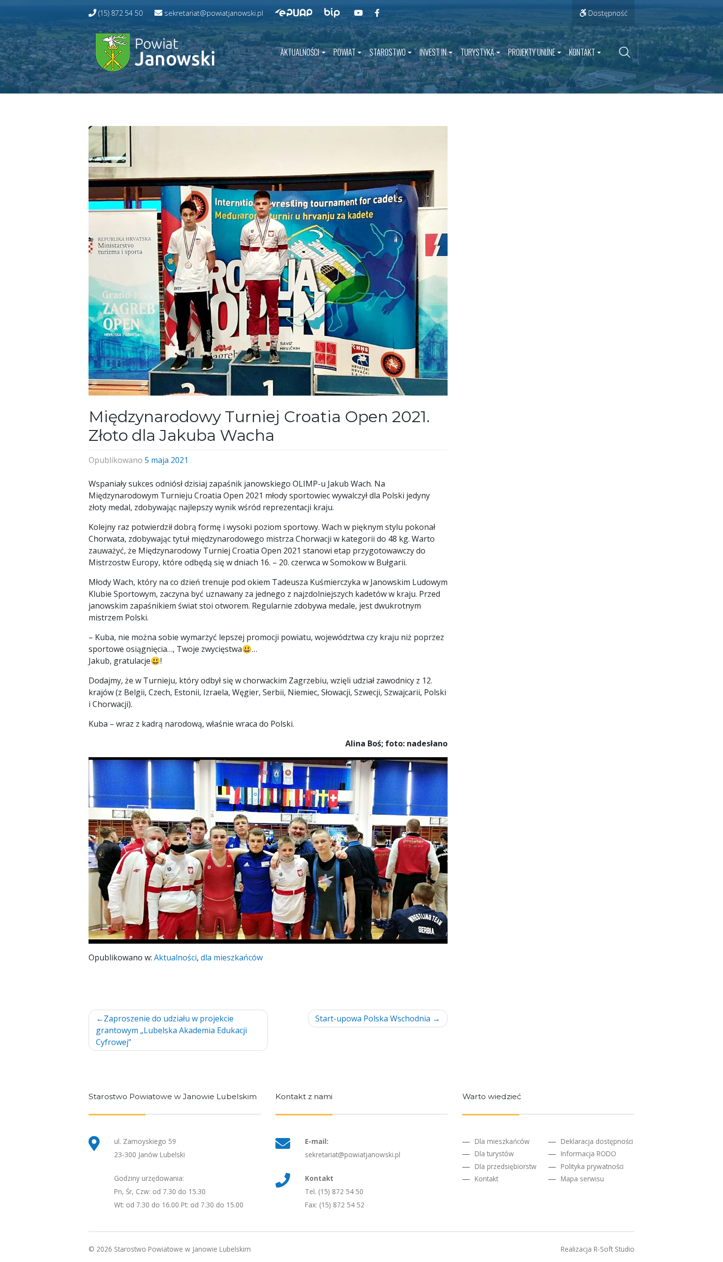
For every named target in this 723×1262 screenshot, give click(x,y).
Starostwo (387, 52)
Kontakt (582, 52)
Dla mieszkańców (502, 1141)
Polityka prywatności (592, 1166)
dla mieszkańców (232, 957)
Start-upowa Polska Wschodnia (372, 1018)
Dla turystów (494, 1153)
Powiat (344, 52)
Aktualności (299, 52)
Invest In (433, 52)
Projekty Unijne (531, 52)
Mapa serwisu (582, 1178)
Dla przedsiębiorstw (506, 1166)
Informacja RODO (588, 1153)
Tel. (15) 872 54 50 (334, 1191)
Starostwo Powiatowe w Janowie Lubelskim (182, 1249)
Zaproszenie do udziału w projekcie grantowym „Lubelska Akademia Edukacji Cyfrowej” (171, 1030)
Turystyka (477, 52)
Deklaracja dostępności (597, 1141)
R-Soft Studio (614, 1249)
